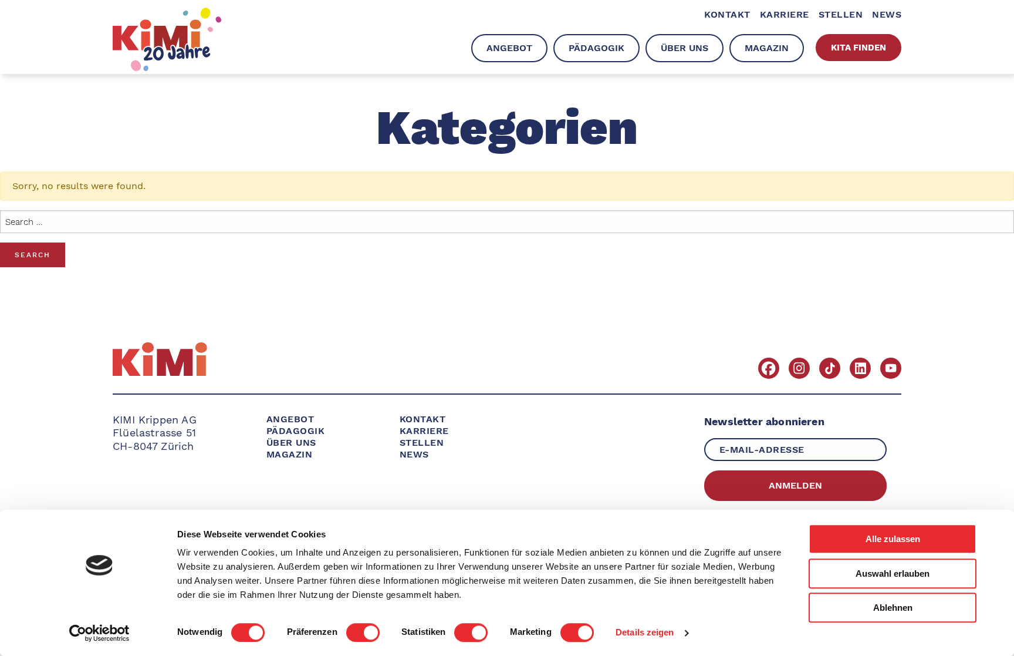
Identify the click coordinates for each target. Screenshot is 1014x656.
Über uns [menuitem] (684, 47)
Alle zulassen (893, 539)
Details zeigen (645, 633)
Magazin (289, 454)
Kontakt (422, 419)
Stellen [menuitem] (841, 14)
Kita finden (858, 47)
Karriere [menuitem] (784, 14)
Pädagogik (295, 430)
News (414, 454)
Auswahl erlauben (893, 573)
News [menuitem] (886, 14)
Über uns (291, 442)
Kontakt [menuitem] (727, 14)
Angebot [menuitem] (509, 47)
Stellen (422, 442)
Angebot (290, 419)
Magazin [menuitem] (767, 47)
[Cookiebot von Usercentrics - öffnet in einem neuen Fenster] (99, 633)
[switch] (363, 632)
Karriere (424, 430)
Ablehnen (892, 608)
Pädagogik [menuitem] (596, 47)
